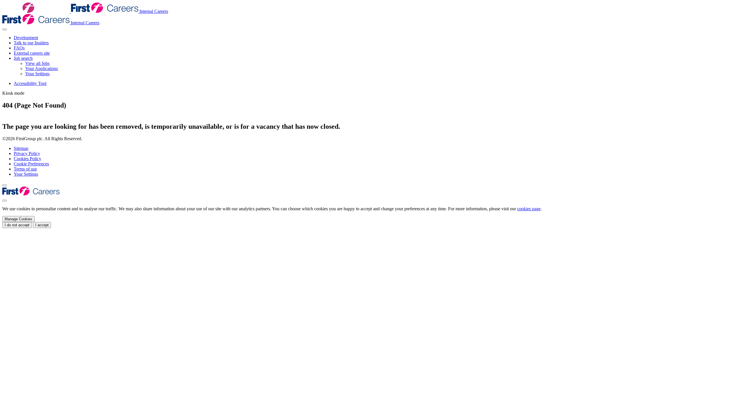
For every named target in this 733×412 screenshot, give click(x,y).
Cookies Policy (27, 158)
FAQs (19, 47)
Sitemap (21, 148)
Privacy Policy (27, 153)
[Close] (4, 200)
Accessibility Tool (30, 83)
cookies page (529, 208)
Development (26, 37)
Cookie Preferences (31, 163)
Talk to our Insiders (31, 42)
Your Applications (41, 68)
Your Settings (37, 73)
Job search (23, 58)
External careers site (32, 53)
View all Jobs (37, 63)
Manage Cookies (18, 219)
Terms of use (25, 169)
